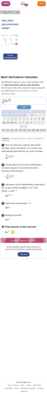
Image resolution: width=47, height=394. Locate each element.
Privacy (15, 385)
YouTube (40, 388)
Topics (6, 3)
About (10, 385)
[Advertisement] (23, 285)
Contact (28, 385)
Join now (23, 254)
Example (5, 138)
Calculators (9, 388)
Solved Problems (18, 138)
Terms (22, 385)
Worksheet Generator (28, 388)
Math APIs (24, 391)
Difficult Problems (35, 138)
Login (41, 3)
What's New (37, 385)
